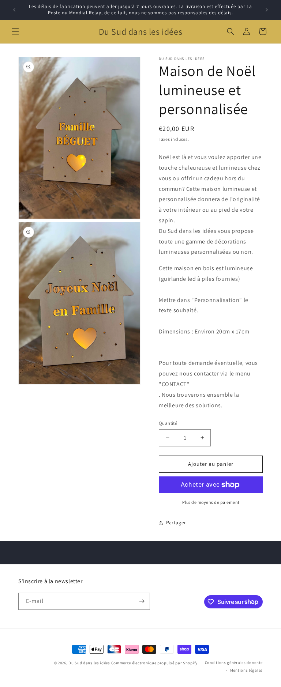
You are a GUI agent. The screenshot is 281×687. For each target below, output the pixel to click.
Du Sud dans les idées (89, 662)
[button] (15, 31)
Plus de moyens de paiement (211, 502)
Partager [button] (176, 522)
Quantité (168, 423)
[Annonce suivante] (267, 10)
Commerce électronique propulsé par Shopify (154, 662)
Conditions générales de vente (234, 662)
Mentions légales (246, 670)
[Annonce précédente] (14, 10)
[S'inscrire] (142, 601)
